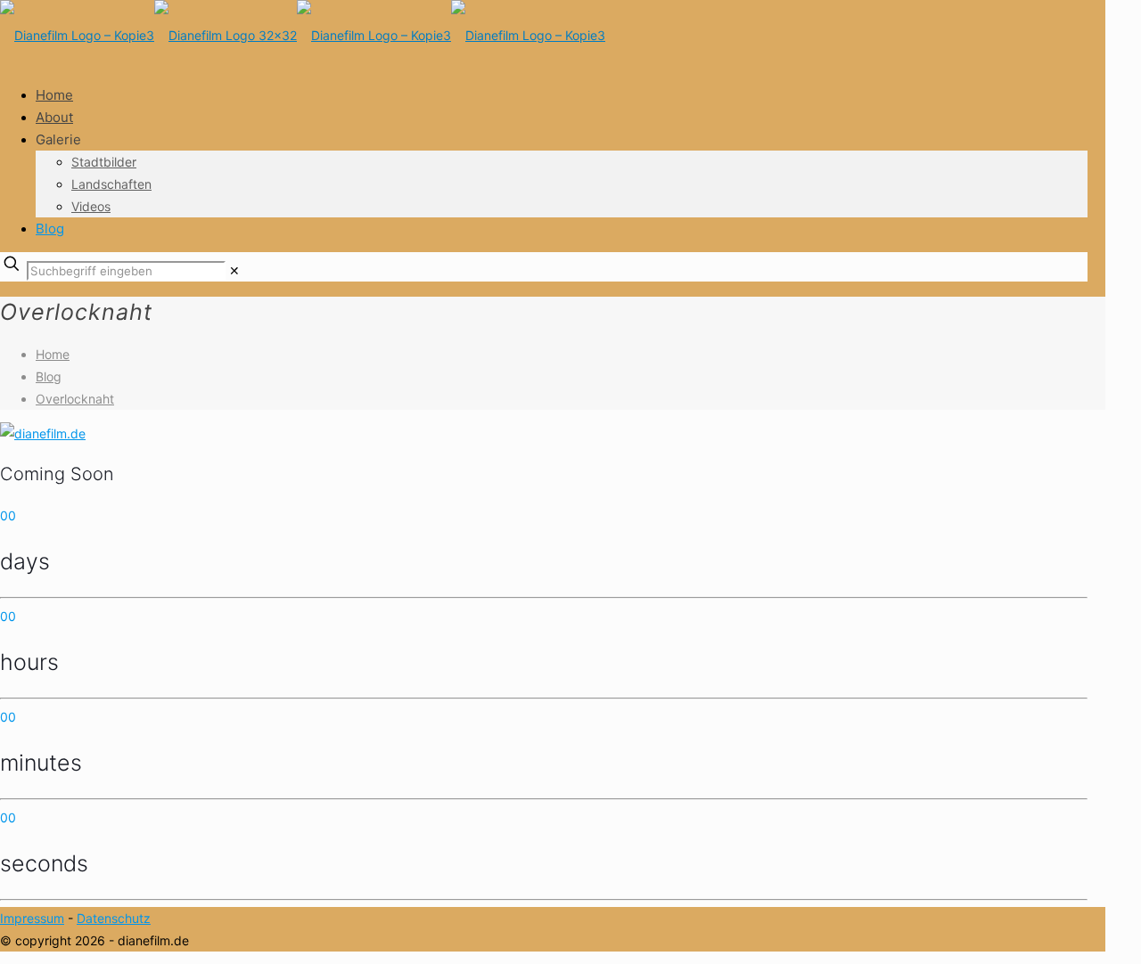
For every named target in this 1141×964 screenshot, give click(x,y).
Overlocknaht (75, 398)
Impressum (32, 918)
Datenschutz (114, 918)
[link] (234, 270)
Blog (49, 376)
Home (53, 354)
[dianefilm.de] (302, 35)
